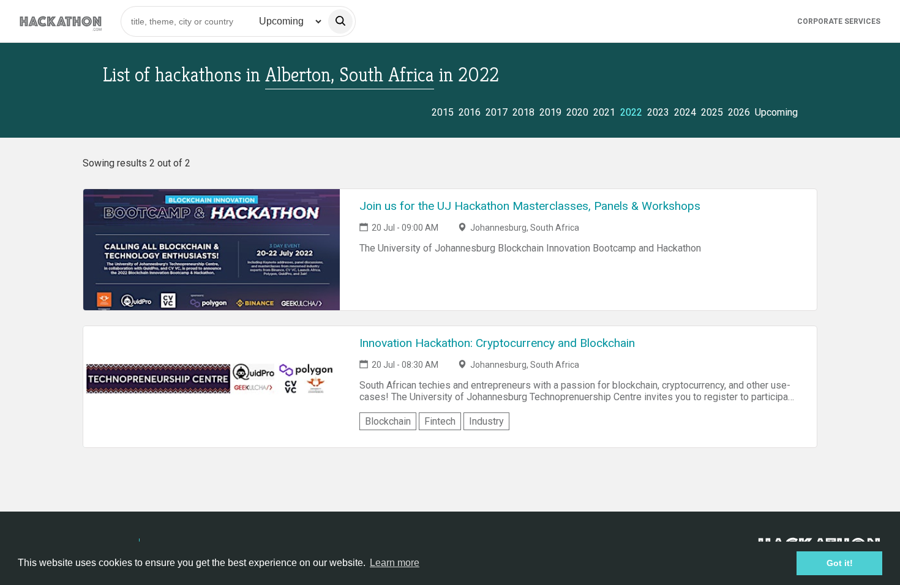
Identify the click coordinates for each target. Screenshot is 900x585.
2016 (470, 112)
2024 (685, 112)
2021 (604, 112)
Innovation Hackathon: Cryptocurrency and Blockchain (497, 343)
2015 (443, 112)
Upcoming (776, 112)
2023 (658, 112)
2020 (577, 112)
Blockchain (388, 421)
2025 (712, 112)
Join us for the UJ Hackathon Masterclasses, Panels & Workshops (529, 206)
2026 (739, 112)
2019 (550, 112)
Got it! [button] (840, 563)
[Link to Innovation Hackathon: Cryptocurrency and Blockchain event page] (211, 386)
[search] (340, 21)
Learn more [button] (394, 562)
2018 (523, 112)
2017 (497, 112)
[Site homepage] (61, 21)
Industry (486, 421)
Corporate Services (838, 21)
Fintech (440, 421)
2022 (631, 112)
